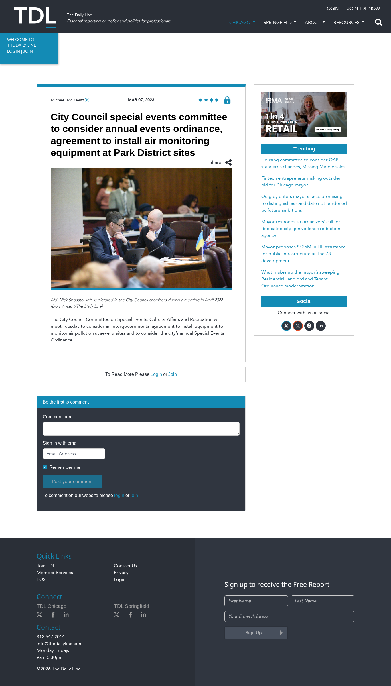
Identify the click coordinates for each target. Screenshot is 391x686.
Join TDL (46, 566)
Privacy (121, 572)
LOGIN (332, 8)
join (134, 495)
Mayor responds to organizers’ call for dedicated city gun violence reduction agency (300, 229)
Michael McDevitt (67, 100)
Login (156, 374)
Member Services (55, 572)
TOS (41, 579)
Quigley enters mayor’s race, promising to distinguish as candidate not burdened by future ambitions (304, 203)
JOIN (28, 51)
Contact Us (125, 566)
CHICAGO (240, 22)
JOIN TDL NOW (363, 8)
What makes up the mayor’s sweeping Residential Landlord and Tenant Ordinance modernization (300, 279)
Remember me (65, 467)
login (119, 495)
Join (172, 374)
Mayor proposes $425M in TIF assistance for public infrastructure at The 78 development (303, 254)
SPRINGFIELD (278, 22)
